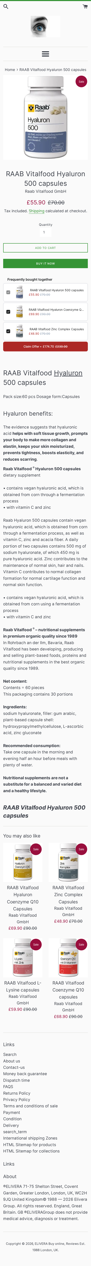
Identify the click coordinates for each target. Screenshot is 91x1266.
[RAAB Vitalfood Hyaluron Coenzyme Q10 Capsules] (22, 862)
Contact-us (14, 1067)
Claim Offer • (45, 346)
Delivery (11, 1125)
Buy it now (45, 263)
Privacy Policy (16, 1099)
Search (10, 1054)
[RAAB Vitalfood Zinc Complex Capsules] (68, 862)
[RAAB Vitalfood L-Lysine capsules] (22, 957)
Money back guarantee (25, 1073)
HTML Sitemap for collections (31, 1151)
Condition (12, 1118)
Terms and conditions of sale (30, 1106)
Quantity (45, 225)
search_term (15, 1131)
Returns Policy (16, 1093)
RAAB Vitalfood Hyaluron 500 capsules (57, 290)
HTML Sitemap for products (29, 1144)
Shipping (36, 211)
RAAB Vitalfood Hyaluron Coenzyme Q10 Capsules (57, 309)
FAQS (8, 1086)
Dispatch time (16, 1080)
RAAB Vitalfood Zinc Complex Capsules (57, 329)
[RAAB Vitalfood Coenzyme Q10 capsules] (68, 957)
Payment (11, 1112)
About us (11, 1061)
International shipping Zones (30, 1138)
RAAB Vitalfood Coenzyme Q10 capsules (68, 990)
